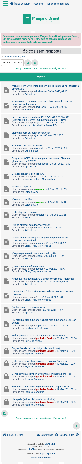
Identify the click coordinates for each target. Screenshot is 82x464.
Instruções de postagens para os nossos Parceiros (39, 361)
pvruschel (40, 148)
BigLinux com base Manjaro (27, 145)
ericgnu (39, 256)
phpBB (31, 449)
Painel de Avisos (33, 341)
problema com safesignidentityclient (31, 132)
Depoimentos (31, 151)
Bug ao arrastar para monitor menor (31, 224)
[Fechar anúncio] (78, 37)
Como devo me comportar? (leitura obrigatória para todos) (43, 373)
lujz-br (38, 122)
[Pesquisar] (27, 62)
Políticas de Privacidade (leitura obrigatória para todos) (41, 386)
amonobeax (41, 163)
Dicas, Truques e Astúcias (38, 246)
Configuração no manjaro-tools (28, 307)
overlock (39, 189)
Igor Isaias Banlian (44, 338)
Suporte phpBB (47, 453)
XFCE (27, 217)
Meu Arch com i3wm (23, 199)
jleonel (38, 135)
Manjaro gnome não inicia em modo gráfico (35, 253)
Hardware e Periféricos (36, 328)
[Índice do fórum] (41, 19)
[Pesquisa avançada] (34, 62)
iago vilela (40, 281)
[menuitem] (64, 435)
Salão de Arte (31, 192)
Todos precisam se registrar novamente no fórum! (38, 335)
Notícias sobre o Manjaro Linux (41, 179)
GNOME (29, 258)
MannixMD (50, 444)
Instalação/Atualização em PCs (41, 125)
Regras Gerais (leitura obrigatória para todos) (36, 348)
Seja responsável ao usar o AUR (29, 173)
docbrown (40, 91)
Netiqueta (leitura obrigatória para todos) (33, 399)
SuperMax (40, 325)
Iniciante (29, 109)
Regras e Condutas (34, 353)
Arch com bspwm (21, 186)
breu (37, 227)
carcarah (40, 215)
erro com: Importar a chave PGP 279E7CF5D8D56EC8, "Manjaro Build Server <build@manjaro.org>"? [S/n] (41, 118)
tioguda (39, 243)
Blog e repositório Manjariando (28, 266)
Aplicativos (30, 94)
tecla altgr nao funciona (24, 212)
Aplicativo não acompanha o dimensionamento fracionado (43, 278)
